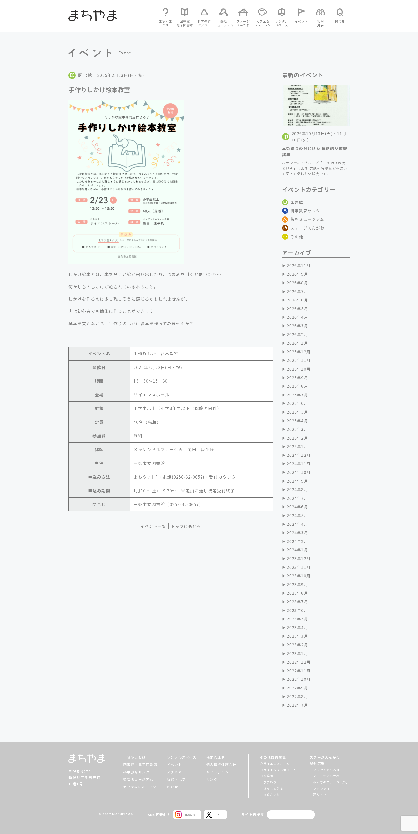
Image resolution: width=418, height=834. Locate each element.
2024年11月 (299, 463)
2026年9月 (297, 274)
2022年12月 (299, 662)
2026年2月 (297, 334)
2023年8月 (297, 593)
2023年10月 (299, 576)
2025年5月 (297, 412)
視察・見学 (176, 779)
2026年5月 (297, 308)
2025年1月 (297, 446)
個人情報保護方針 (221, 764)
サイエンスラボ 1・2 (279, 770)
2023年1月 (297, 653)
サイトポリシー (219, 772)
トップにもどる (186, 526)
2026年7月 (297, 291)
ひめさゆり (271, 794)
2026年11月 (299, 265)
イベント (174, 764)
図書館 (297, 202)
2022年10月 (299, 679)
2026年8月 (297, 283)
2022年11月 (299, 670)
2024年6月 (297, 507)
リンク (212, 779)
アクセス (174, 772)
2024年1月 (297, 550)
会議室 (269, 776)
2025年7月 (297, 395)
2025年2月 (297, 438)
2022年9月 (297, 688)
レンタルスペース (182, 757)
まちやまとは (134, 757)
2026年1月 (297, 343)
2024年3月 (297, 532)
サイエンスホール (277, 763)
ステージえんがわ (308, 228)
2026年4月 (297, 317)
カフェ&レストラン (139, 786)
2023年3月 (297, 636)
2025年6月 (297, 403)
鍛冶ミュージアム (307, 219)
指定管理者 (215, 757)
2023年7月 (297, 601)
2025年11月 (299, 360)
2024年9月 (297, 481)
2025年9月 (297, 377)
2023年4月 (297, 627)
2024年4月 (297, 524)
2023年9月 (297, 584)
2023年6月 (297, 610)
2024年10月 (299, 472)
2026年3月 (297, 326)
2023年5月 (297, 619)
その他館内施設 (273, 757)
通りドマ (319, 794)
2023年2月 (297, 645)
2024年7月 (297, 498)
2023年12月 (299, 558)
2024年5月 (297, 515)
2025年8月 (297, 386)
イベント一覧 (153, 526)
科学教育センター (308, 211)
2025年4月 (297, 421)
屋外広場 (317, 763)
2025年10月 (299, 369)
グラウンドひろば (326, 770)
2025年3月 (297, 429)
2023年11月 (299, 567)
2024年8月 (297, 489)
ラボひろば (321, 788)
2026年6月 (297, 300)
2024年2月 (297, 541)
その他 (297, 236)
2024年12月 (299, 455)
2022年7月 (297, 705)
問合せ (172, 786)
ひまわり (269, 782)
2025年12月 (299, 352)
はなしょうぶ (273, 788)
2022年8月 (297, 696)
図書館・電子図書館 (140, 764)
